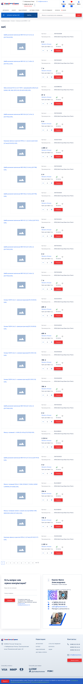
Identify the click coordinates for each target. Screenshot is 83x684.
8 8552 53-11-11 (75, 647)
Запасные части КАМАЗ (21, 21)
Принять (5, 681)
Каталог (14, 10)
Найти (78, 15)
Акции (64, 10)
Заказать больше (46, 44)
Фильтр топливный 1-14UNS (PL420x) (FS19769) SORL (19, 432)
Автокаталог (6, 10)
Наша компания (23, 10)
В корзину (58, 50)
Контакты (57, 10)
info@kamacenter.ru (43, 1)
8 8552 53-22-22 (75, 650)
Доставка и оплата (34, 10)
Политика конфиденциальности (40, 682)
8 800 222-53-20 (28, 4)
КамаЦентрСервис (5, 21)
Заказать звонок (28, 6)
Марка (29, 15)
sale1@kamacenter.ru (59, 606)
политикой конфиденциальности (24, 604)
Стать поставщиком (47, 10)
